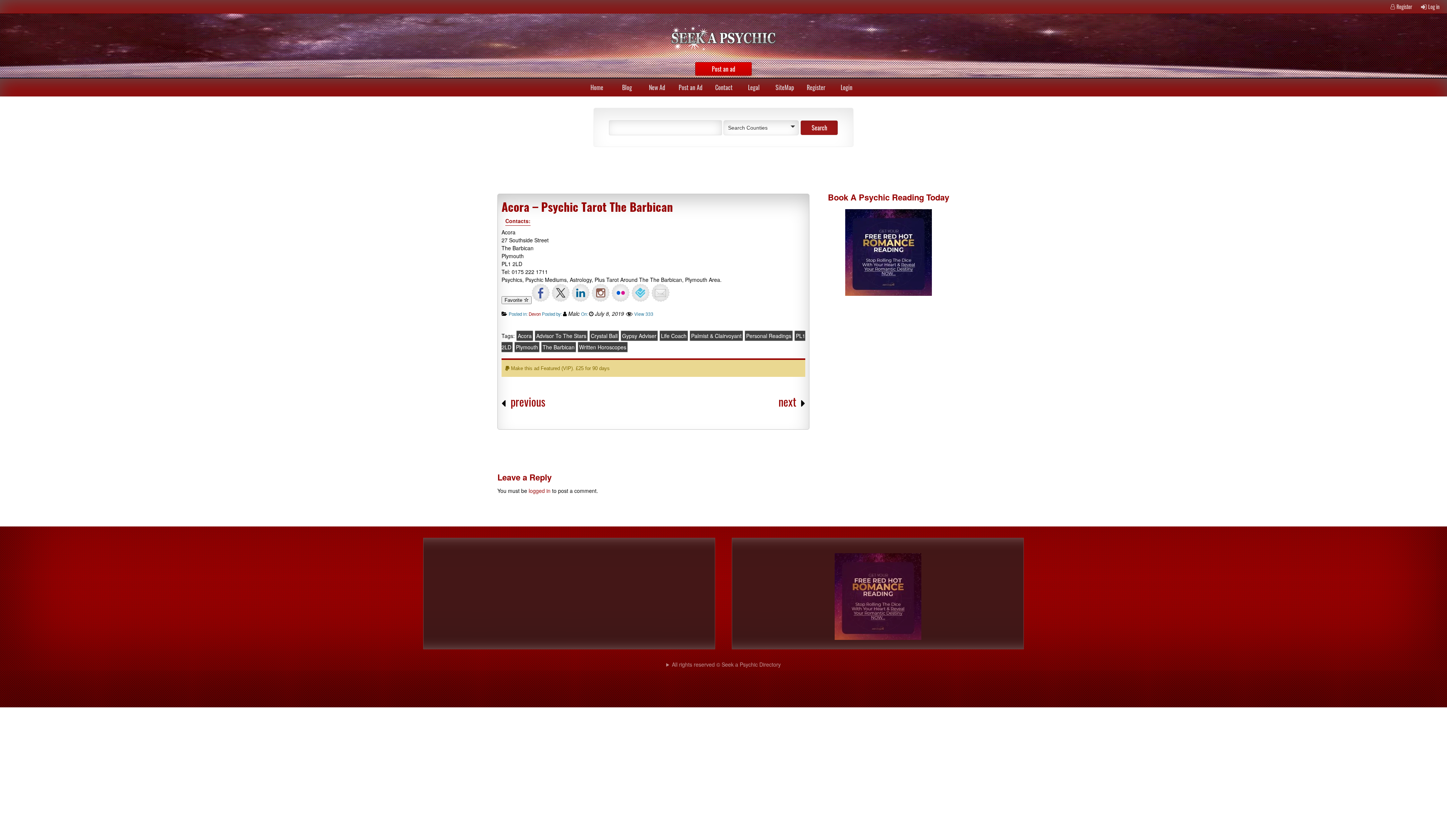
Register (1404, 7)
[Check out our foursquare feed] (641, 293)
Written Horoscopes (602, 347)
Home (596, 87)
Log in (1433, 7)
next (787, 401)
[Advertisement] (674, 169)
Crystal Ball (604, 336)
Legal (754, 87)
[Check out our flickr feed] (621, 293)
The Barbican (559, 347)
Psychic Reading (891, 197)
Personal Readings (768, 336)
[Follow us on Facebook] (541, 293)
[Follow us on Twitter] (561, 293)
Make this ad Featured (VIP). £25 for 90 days (559, 368)
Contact (724, 87)
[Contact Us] (661, 293)
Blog (627, 87)
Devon (535, 314)
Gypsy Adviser (639, 336)
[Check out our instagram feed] (601, 293)
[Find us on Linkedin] (581, 293)
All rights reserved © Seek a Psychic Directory (726, 664)
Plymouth (527, 347)
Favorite (514, 300)
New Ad (657, 87)
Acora (525, 336)
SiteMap (785, 87)
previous (528, 401)
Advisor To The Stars (561, 336)
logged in (540, 490)
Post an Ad (690, 87)
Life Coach (674, 336)
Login (846, 87)
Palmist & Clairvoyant (716, 336)
